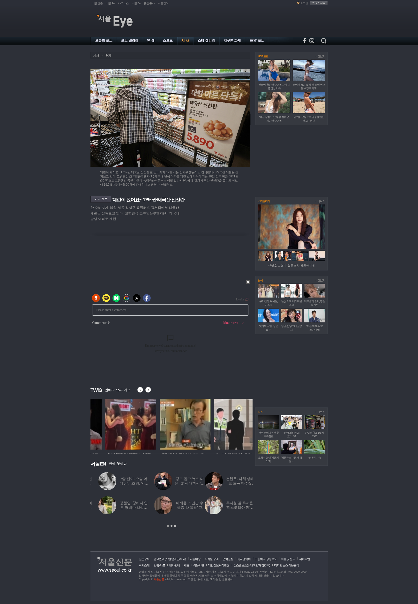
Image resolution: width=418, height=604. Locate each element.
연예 (260, 280)
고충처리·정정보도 (266, 559)
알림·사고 (159, 565)
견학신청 (228, 559)
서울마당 (195, 559)
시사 (96, 55)
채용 (186, 565)
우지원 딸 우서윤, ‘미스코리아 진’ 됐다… (125, 507)
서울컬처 (163, 3)
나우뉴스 (123, 3)
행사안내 (174, 565)
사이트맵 (304, 559)
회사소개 (144, 565)
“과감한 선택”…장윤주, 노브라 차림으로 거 (181, 507)
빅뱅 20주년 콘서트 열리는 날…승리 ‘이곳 (237, 507)
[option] (115, 423)
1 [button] (168, 526)
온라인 (175, 559)
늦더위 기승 (314, 457)
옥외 (182, 559)
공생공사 (149, 3)
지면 (168, 559)
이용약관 (198, 565)
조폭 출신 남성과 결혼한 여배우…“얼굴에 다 (237, 483)
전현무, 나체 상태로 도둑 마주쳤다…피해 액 (126, 483)
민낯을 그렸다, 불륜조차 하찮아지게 (291, 265)
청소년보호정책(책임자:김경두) (251, 565)
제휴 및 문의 (288, 559)
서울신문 (97, 3)
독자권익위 (244, 559)
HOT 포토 (263, 56)
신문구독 (144, 559)
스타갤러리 (264, 201)
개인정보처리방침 (218, 565)
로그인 (304, 3)
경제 (108, 55)
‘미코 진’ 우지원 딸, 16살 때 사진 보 (181, 483)
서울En (136, 3)
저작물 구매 (211, 559)
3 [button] (175, 526)
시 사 (260, 411)
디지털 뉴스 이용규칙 (286, 565)
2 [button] (171, 526)
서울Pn (110, 3)
